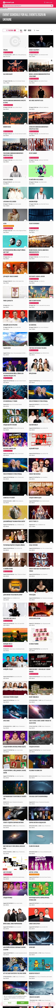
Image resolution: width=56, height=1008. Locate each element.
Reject (9, 1003)
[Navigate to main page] (8, 2)
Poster (4, 9)
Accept (22, 1003)
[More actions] (25, 47)
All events (10, 9)
